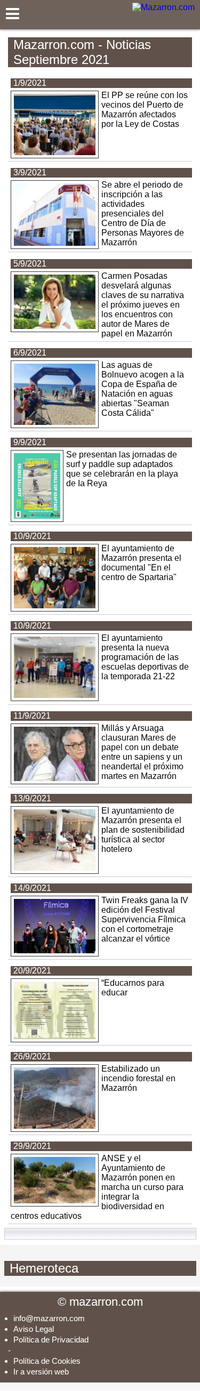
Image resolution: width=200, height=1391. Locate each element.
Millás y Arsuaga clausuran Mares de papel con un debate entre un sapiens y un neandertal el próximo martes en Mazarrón (142, 752)
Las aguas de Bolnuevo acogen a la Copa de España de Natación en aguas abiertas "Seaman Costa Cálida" (142, 388)
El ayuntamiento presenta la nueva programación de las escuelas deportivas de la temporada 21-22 (145, 657)
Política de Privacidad (51, 1339)
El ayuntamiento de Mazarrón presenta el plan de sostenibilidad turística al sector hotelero (143, 830)
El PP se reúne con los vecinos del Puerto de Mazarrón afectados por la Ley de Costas (144, 109)
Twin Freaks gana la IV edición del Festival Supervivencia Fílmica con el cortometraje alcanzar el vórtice (144, 919)
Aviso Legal (33, 1328)
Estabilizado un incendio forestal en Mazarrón (138, 1078)
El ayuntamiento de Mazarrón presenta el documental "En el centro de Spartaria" (141, 563)
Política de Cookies (47, 1360)
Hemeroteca (101, 1268)
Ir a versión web (41, 1371)
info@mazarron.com (49, 1318)
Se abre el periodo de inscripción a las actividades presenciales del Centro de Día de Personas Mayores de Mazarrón (142, 213)
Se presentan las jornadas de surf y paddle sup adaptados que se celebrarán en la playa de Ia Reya (122, 469)
